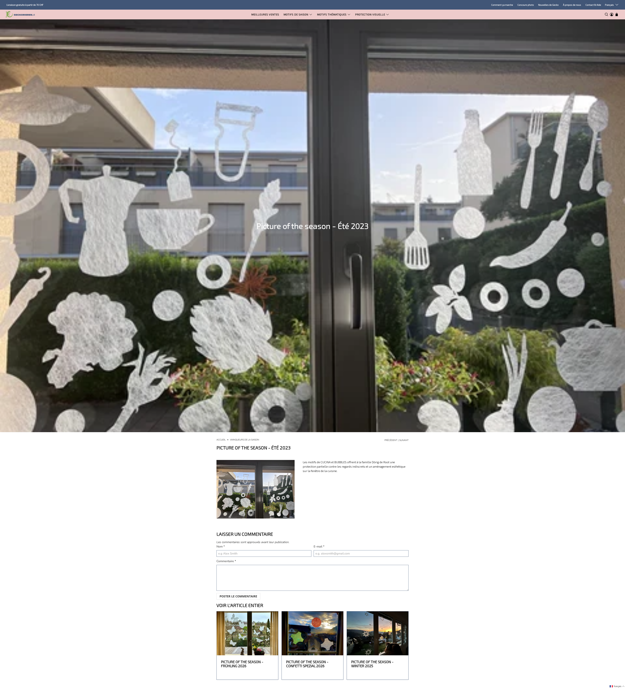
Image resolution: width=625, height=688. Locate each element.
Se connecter (363, 357)
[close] (382, 321)
